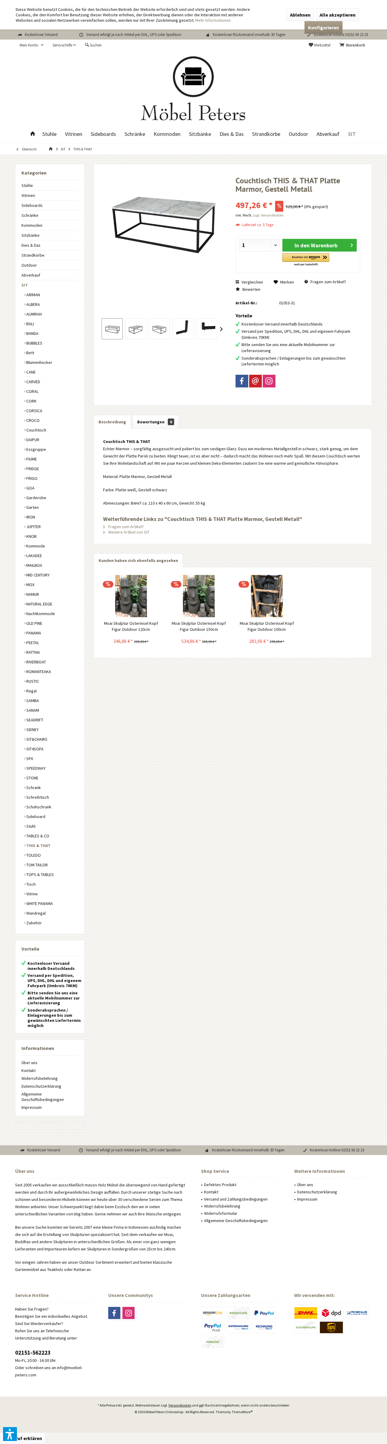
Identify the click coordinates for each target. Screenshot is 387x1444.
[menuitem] (353, 45)
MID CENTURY (37, 575)
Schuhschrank (38, 807)
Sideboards (32, 205)
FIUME (31, 459)
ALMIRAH (33, 314)
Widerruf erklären (22, 1438)
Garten (32, 507)
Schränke (29, 215)
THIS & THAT (37, 845)
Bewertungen (154, 422)
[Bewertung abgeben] (298, 197)
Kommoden (31, 225)
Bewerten (251, 289)
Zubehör (33, 923)
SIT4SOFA (34, 749)
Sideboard (35, 816)
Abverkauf (30, 275)
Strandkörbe (32, 255)
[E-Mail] (255, 381)
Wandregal (35, 913)
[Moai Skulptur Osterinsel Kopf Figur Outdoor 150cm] (199, 596)
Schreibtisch (37, 797)
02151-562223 (32, 1352)
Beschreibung (112, 422)
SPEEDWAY (35, 768)
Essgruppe (35, 449)
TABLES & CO (37, 836)
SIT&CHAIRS (36, 739)
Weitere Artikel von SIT (128, 532)
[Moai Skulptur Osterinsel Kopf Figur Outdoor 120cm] (131, 596)
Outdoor (29, 265)
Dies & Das (31, 245)
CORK (31, 401)
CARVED (32, 381)
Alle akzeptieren (338, 15)
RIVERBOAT (35, 662)
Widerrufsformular (220, 1213)
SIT (24, 285)
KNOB (31, 536)
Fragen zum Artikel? (328, 281)
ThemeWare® (242, 1412)
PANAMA (33, 633)
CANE (30, 372)
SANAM (32, 710)
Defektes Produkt (220, 1184)
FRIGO (31, 478)
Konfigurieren (323, 27)
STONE (31, 778)
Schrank (33, 787)
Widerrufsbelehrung (39, 1078)
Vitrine (31, 894)
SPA (29, 758)
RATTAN (32, 652)
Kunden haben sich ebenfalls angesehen (138, 560)
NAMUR (32, 594)
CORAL (31, 391)
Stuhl (30, 826)
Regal (31, 691)
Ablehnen (300, 15)
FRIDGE (32, 468)
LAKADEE (33, 555)
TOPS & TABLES (39, 874)
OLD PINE (33, 623)
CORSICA (33, 410)
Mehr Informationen (213, 20)
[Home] (32, 134)
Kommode (35, 546)
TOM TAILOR (36, 865)
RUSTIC (32, 681)
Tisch (30, 884)
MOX (29, 584)
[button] (305, 260)
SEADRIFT (34, 720)
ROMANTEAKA (38, 671)
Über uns (29, 1062)
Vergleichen (252, 282)
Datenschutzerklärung (41, 1086)
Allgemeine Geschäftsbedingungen (42, 1096)
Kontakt (28, 1070)
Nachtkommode (40, 613)
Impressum (31, 1107)
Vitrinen (28, 195)
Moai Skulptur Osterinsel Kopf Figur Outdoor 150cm (199, 626)
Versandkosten (179, 1405)
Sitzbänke (30, 235)
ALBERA (32, 304)
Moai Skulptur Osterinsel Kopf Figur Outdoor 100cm (267, 626)
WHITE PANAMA (39, 903)
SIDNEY (32, 729)
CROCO (32, 420)
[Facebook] (242, 381)
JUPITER (33, 526)
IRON (30, 517)
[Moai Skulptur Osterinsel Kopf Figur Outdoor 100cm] (266, 596)
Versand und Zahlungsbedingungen (236, 1199)
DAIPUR (32, 439)
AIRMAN (32, 294)
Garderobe (35, 497)
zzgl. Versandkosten (268, 215)
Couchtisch (35, 430)
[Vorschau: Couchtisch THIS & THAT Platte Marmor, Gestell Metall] (112, 328)
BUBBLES (33, 343)
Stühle (27, 185)
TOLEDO (33, 855)
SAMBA (32, 700)
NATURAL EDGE (38, 604)
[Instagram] (269, 381)
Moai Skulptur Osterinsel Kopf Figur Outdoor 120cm (131, 626)
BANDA (31, 333)
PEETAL (32, 642)
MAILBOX (33, 565)
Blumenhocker (38, 362)
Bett (29, 352)
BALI (29, 323)
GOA (29, 488)
